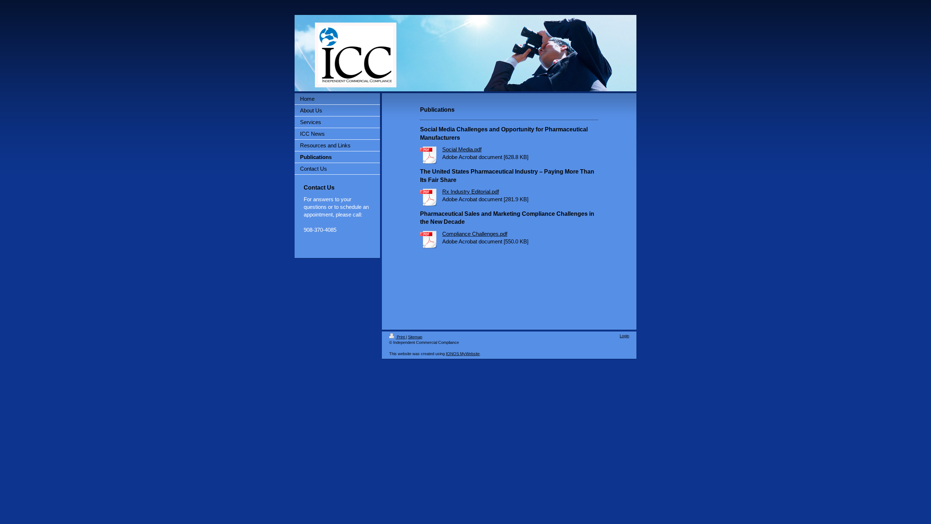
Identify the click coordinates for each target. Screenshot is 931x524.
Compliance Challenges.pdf (474, 234)
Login (624, 336)
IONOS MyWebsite (463, 354)
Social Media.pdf (462, 149)
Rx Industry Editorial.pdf (470, 191)
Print (401, 337)
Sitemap (415, 337)
